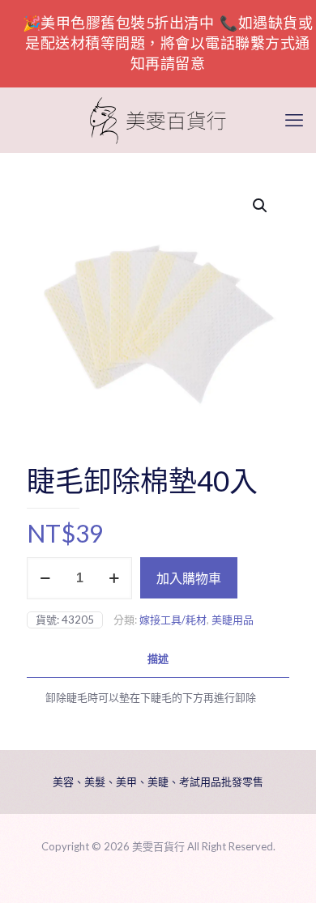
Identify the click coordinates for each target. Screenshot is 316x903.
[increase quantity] (114, 578)
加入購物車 (188, 578)
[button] (261, 206)
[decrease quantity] (45, 578)
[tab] (158, 659)
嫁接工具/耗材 (173, 619)
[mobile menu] (294, 120)
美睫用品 (232, 619)
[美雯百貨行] (158, 120)
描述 (158, 658)
